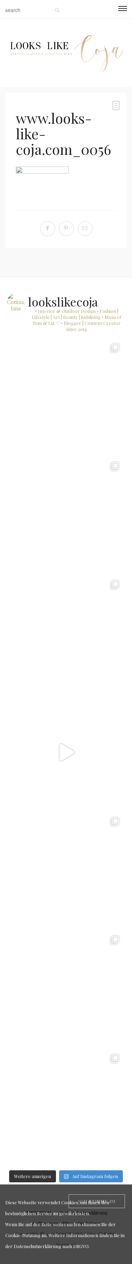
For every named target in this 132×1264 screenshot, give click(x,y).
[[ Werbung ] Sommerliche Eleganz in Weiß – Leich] (66, 633)
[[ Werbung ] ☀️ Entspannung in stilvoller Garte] (66, 989)
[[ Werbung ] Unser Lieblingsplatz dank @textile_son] (66, 752)
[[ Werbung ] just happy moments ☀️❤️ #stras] (66, 396)
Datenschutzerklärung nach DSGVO (51, 1246)
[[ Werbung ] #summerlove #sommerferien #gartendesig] (66, 515)
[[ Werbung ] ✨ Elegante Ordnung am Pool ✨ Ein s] (66, 1107)
